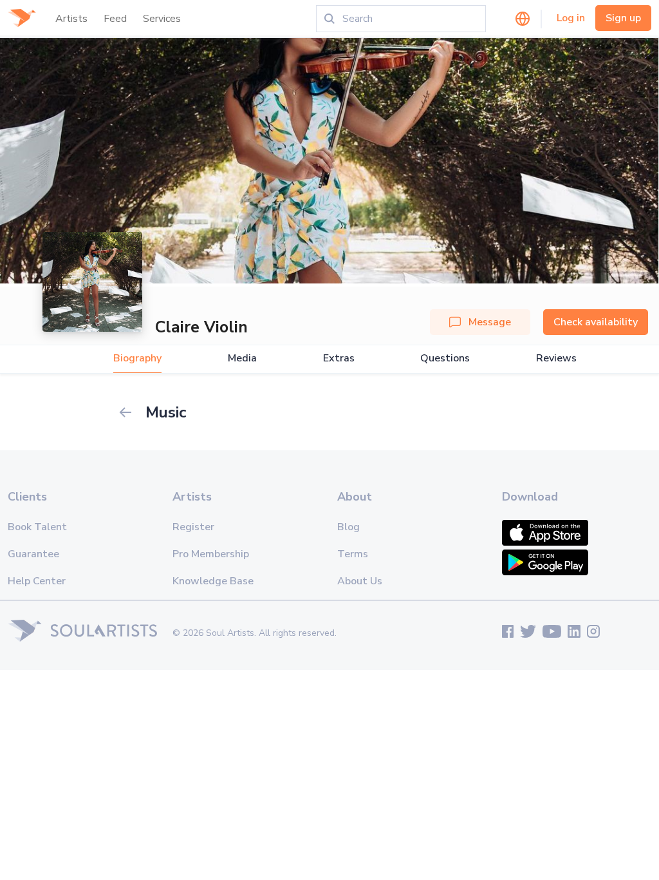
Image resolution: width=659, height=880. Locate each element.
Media (242, 358)
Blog (348, 527)
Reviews (556, 358)
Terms (352, 554)
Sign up (623, 18)
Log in (571, 18)
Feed (115, 19)
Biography (137, 358)
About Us (359, 581)
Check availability (595, 322)
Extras (339, 358)
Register (193, 527)
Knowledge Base (213, 581)
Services (162, 19)
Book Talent (37, 527)
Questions (445, 358)
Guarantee (33, 554)
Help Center (37, 581)
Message (490, 322)
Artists (71, 19)
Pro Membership (210, 554)
